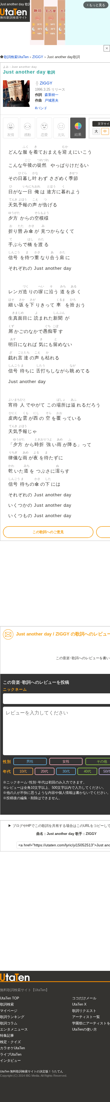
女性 (65, 761)
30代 (66, 771)
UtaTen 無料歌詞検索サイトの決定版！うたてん (31, 1071)
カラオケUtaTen (12, 1048)
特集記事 (7, 1035)
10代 (23, 771)
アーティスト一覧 (86, 1017)
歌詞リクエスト (84, 1011)
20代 (44, 771)
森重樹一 (51, 95)
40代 (87, 771)
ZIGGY (45, 83)
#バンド (41, 108)
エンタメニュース (14, 1029)
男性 (29, 761)
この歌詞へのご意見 (48, 532)
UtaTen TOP (9, 998)
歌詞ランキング (12, 1017)
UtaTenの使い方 (84, 1029)
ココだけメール (84, 998)
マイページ (8, 1011)
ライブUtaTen (10, 1054)
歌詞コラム (8, 1023)
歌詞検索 (7, 1004)
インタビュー (10, 1061)
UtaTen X (79, 1004)
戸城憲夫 (51, 100)
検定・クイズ (10, 1042)
